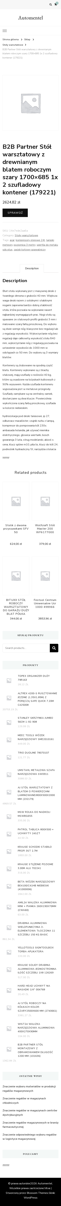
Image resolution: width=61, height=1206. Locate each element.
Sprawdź (15, 213)
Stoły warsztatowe (26, 235)
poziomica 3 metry (24, 245)
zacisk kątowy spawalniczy (30, 250)
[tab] (32, 268)
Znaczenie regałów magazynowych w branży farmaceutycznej (30, 1125)
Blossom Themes (37, 1193)
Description (32, 268)
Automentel (30, 17)
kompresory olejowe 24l (30, 240)
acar (12, 240)
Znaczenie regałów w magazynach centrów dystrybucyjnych (30, 1113)
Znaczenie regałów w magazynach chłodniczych (24, 1101)
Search (54, 648)
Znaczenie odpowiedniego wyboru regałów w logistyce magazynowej (30, 1137)
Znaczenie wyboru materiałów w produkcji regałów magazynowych (29, 1089)
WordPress (30, 1198)
